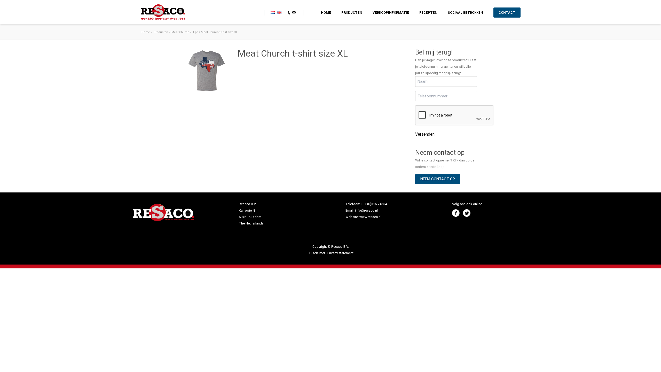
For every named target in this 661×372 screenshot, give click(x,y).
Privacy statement (340, 253)
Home (326, 12)
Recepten (428, 12)
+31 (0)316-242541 (375, 204)
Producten (351, 12)
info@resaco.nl (366, 210)
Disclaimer (317, 253)
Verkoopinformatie (391, 12)
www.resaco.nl (370, 217)
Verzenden (425, 134)
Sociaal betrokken (465, 12)
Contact (507, 12)
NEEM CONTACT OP (437, 179)
